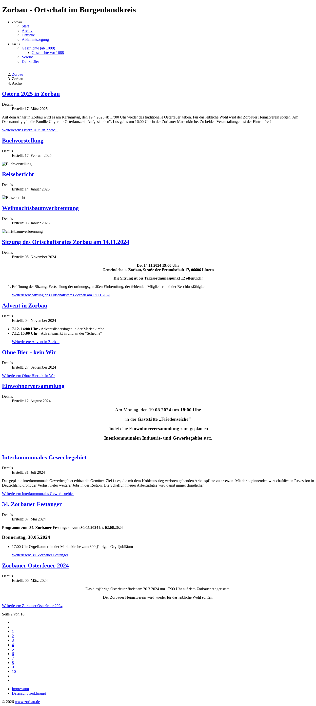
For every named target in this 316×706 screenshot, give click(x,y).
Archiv (27, 30)
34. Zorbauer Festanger (32, 504)
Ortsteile (28, 35)
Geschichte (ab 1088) (38, 48)
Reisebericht (18, 174)
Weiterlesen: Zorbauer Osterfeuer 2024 (32, 606)
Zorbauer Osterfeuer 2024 (35, 565)
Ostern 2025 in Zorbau (31, 94)
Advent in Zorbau (24, 305)
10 (14, 671)
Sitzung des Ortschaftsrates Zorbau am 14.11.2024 (65, 242)
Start (25, 26)
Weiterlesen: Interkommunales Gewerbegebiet (38, 494)
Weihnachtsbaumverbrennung (40, 208)
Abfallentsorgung (35, 39)
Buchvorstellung (22, 140)
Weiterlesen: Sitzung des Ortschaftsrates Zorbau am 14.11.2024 (61, 295)
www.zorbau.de (27, 702)
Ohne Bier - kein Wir (29, 352)
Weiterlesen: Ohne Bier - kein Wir (28, 376)
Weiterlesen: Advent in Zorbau (35, 342)
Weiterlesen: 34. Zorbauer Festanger (40, 555)
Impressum (20, 689)
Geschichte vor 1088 (48, 52)
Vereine (28, 57)
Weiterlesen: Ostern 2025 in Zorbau (30, 130)
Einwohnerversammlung (33, 386)
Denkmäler (30, 61)
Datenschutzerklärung (29, 693)
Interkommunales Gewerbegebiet (44, 457)
